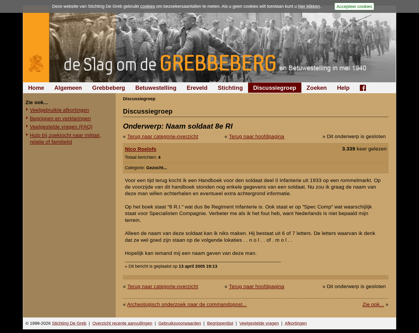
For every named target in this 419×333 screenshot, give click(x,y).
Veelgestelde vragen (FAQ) (61, 126)
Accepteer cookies (354, 6)
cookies (147, 6)
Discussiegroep (274, 87)
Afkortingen (296, 323)
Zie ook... (373, 304)
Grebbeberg (108, 87)
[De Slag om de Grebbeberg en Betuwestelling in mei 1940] (209, 44)
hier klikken (309, 6)
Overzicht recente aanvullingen (122, 323)
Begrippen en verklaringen (60, 118)
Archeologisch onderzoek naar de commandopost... (187, 304)
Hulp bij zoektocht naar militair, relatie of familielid (65, 138)
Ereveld (197, 87)
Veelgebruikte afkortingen (59, 110)
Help (343, 87)
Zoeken (316, 87)
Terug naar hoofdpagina (256, 136)
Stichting (230, 87)
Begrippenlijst (220, 323)
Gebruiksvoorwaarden (179, 323)
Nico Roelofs (140, 149)
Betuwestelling (156, 87)
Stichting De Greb (69, 323)
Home (36, 87)
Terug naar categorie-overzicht (162, 136)
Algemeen (68, 87)
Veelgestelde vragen (259, 323)
